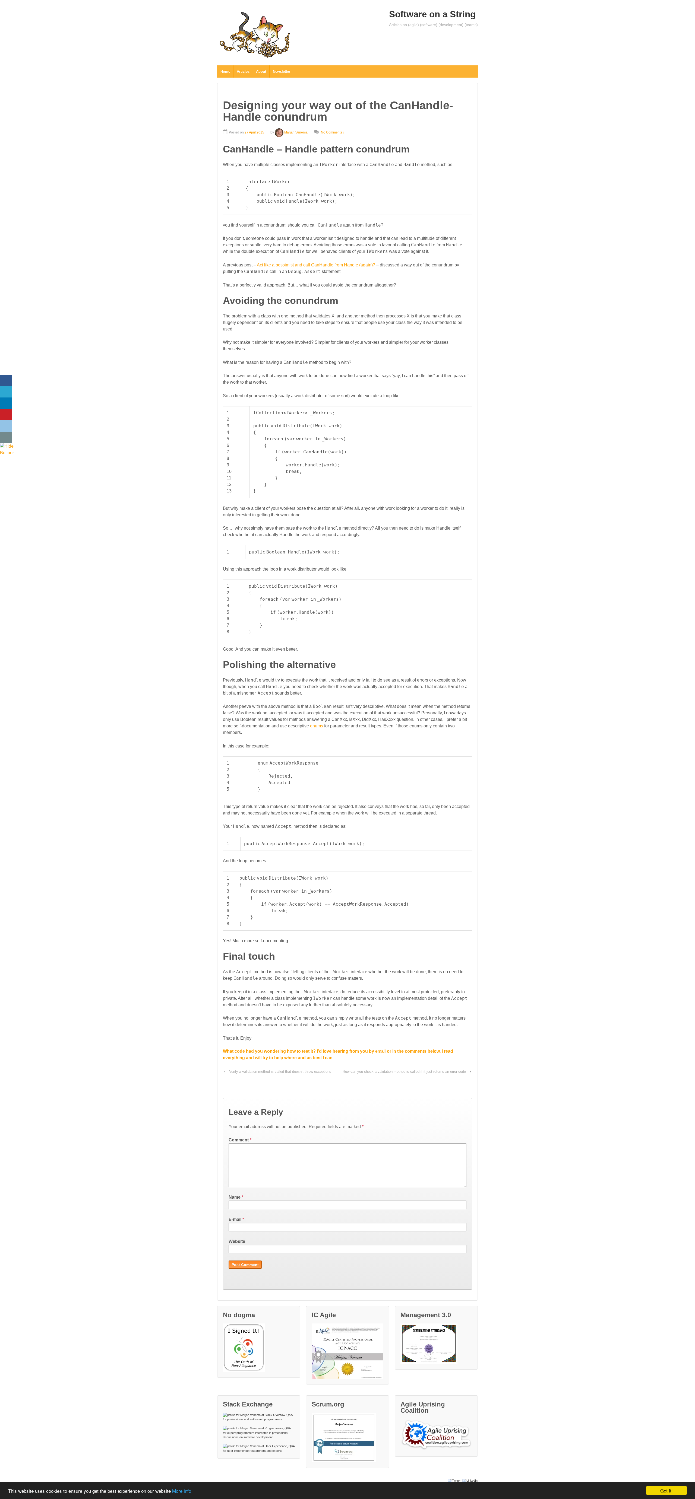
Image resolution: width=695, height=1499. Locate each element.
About (261, 71)
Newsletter (281, 71)
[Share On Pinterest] (6, 415)
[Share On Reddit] (6, 426)
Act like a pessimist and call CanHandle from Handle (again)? (316, 265)
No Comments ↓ (333, 132)
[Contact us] (6, 437)
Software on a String (432, 14)
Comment (240, 1140)
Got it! (666, 1490)
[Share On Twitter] (6, 392)
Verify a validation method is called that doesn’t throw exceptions (280, 1072)
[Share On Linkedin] (6, 403)
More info (181, 1490)
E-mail (235, 1219)
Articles (243, 71)
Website (237, 1241)
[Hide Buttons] (7, 449)
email (380, 1051)
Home (225, 71)
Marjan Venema (296, 132)
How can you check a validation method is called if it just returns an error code (404, 1072)
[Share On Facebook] (6, 380)
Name (235, 1197)
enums (316, 726)
